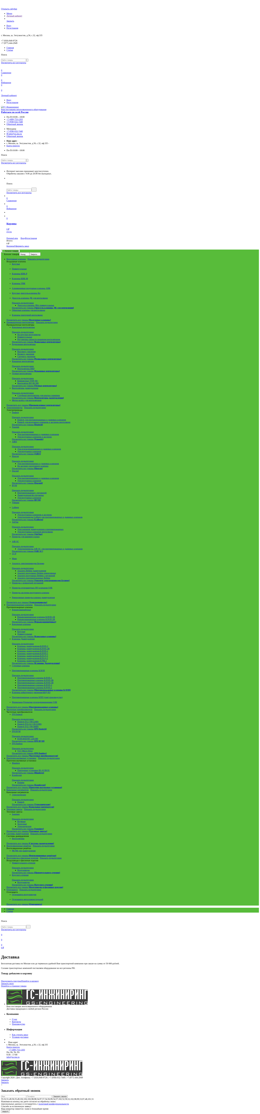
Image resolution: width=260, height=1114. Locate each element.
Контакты (16, 1022)
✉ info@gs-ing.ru (14, 134)
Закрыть (33, 254)
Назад (22, 254)
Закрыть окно (7, 983)
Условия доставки (20, 1037)
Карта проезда (13, 146)
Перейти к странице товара (13, 986)
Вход (8, 25)
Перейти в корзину (30, 981)
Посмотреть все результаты (13, 63)
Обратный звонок (14, 124)
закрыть (5, 1111)
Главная (10, 48)
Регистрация (12, 28)
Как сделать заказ (20, 1035)
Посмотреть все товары (43, 308)
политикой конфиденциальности (53, 1104)
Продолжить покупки (11, 981)
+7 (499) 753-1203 (14, 119)
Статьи (9, 50)
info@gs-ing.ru (13, 1057)
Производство (18, 1024)
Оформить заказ (21, 246)
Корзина (10, 246)
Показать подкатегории (38, 259)
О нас (14, 1019)
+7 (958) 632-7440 (14, 122)
